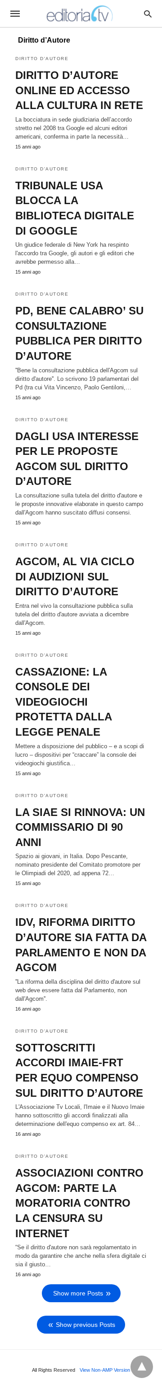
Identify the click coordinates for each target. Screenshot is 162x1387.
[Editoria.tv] (80, 13)
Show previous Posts (85, 1324)
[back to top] (141, 1367)
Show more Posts (78, 1293)
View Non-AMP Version (105, 1370)
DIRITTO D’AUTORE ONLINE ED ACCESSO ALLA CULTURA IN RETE (79, 90)
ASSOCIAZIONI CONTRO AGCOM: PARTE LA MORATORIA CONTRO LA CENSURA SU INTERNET (79, 1203)
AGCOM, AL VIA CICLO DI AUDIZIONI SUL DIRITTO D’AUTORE (75, 576)
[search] (148, 14)
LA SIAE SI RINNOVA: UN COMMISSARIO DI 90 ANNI (80, 827)
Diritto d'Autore (41, 58)
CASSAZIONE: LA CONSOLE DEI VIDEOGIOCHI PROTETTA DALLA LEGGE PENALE (63, 702)
